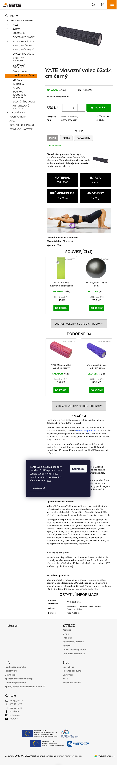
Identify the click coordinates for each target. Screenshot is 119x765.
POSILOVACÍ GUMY (23, 45)
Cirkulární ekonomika (74, 653)
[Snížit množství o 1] (66, 107)
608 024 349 (15, 707)
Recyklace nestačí (72, 682)
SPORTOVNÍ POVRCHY (19, 59)
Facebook (14, 711)
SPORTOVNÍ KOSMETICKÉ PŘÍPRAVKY (19, 95)
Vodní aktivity (18, 116)
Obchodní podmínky (15, 682)
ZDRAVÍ (16, 28)
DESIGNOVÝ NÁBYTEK (21, 129)
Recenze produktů (72, 671)
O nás (66, 634)
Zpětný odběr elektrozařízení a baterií (25, 686)
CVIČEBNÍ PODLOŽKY (24, 37)
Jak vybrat (68, 667)
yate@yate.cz (16, 700)
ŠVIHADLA (18, 84)
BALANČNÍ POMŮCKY (24, 101)
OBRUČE (17, 79)
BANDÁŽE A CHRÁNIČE (19, 66)
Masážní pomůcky (69, 116)
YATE (65, 679)
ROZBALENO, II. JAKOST (21, 125)
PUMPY (16, 88)
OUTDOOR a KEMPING (21, 20)
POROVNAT (55, 145)
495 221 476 (15, 704)
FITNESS (13, 24)
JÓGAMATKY (19, 33)
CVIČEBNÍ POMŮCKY (23, 53)
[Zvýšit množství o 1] (81, 107)
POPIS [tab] (52, 138)
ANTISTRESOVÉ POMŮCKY (21, 107)
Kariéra (67, 646)
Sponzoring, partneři (73, 642)
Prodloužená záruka (15, 667)
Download (10, 675)
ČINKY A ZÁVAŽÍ (21, 71)
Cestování (68, 675)
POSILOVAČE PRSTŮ (23, 49)
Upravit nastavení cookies (69, 755)
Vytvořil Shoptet (106, 755)
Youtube (13, 718)
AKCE (12, 121)
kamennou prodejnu (86, 430)
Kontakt (67, 630)
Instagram (14, 715)
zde (49, 480)
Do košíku (101, 107)
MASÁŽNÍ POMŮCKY (23, 75)
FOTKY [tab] (66, 138)
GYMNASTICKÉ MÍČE (23, 41)
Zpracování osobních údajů (19, 679)
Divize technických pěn (74, 649)
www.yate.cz (92, 580)
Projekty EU (11, 671)
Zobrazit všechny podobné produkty (79, 406)
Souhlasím (78, 468)
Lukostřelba (17, 112)
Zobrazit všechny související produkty (79, 323)
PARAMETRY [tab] (83, 138)
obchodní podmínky (87, 589)
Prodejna (67, 638)
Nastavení (39, 488)
